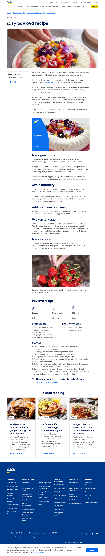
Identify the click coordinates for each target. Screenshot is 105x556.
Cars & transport (32, 7)
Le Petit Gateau (49, 82)
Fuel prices (75, 2)
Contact (95, 2)
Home (42, 7)
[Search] (87, 6)
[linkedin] (92, 533)
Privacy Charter (38, 552)
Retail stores (64, 2)
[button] (61, 134)
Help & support (85, 2)
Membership (66, 7)
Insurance (21, 7)
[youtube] (96, 533)
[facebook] (82, 533)
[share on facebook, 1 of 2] (10, 82)
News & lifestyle (78, 7)
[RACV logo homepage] (9, 3)
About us (88, 479)
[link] (13, 470)
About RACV (54, 2)
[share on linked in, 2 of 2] (15, 82)
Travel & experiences (53, 7)
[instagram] (87, 533)
